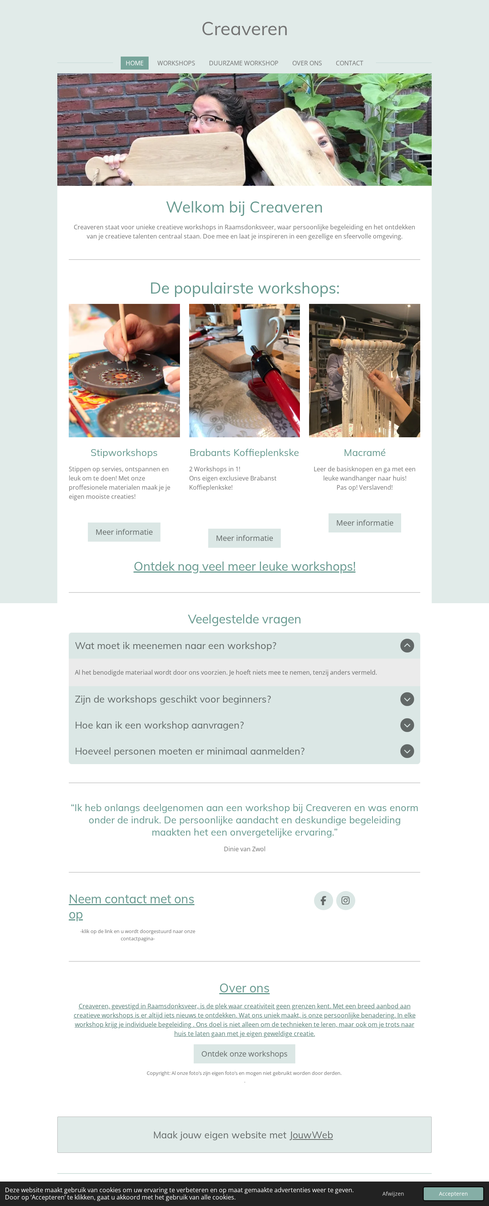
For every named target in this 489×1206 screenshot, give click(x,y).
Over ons (244, 987)
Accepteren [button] (453, 1193)
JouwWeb (311, 1135)
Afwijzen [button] (393, 1193)
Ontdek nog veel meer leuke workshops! (245, 566)
